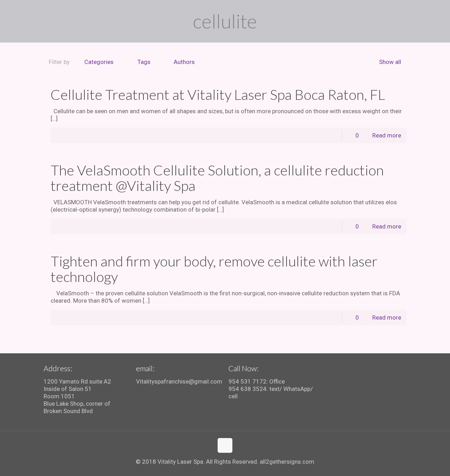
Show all (390, 61)
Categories (99, 61)
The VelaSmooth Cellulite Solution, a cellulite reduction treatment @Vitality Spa (217, 178)
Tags (143, 61)
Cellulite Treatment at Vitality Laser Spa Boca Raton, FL (218, 94)
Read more (386, 135)
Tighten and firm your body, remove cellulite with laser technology (214, 269)
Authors (184, 61)
